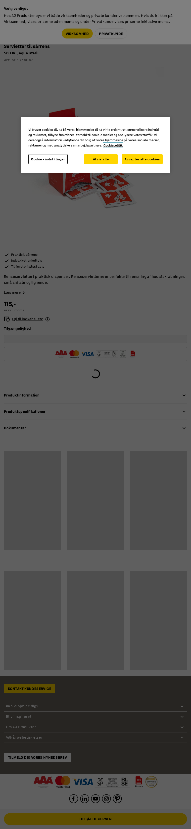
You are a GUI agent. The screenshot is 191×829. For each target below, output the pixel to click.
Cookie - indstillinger (48, 159)
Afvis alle (101, 159)
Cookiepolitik (113, 145)
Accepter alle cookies (142, 159)
